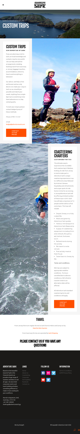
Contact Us (25, 384)
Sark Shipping (53, 333)
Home (24, 370)
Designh (21, 425)
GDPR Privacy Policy (65, 373)
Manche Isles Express (40, 328)
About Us (25, 373)
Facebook (25, 382)
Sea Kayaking (26, 379)
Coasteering (26, 375)
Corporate (25, 377)
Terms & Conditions (65, 370)
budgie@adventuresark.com (15, 124)
